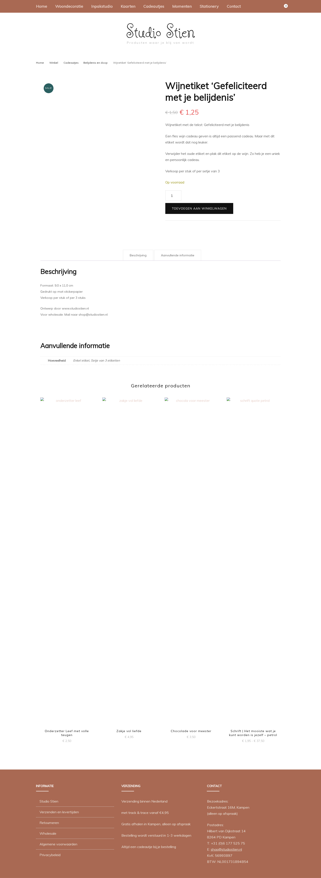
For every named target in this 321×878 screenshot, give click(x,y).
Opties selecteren (129, 557)
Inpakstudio (102, 6)
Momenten (182, 6)
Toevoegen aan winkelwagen (199, 208)
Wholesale (48, 833)
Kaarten (128, 6)
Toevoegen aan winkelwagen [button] (66, 559)
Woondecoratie (69, 6)
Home (41, 6)
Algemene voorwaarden (58, 844)
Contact (234, 6)
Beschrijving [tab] (138, 255)
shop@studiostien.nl (226, 849)
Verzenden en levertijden (59, 812)
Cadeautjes (153, 6)
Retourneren (49, 822)
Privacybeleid (50, 855)
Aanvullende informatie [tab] (177, 255)
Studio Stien (160, 31)
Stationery (209, 6)
